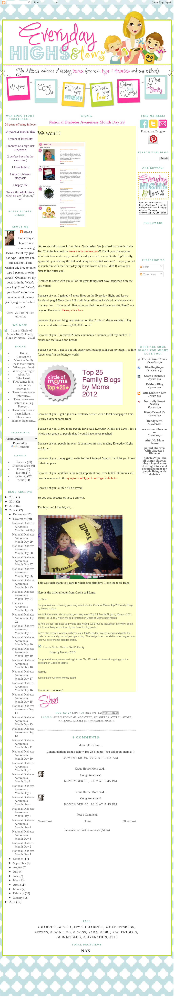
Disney (21, 469)
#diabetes (101, 717)
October (18, 858)
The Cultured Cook (154, 359)
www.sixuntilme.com (154, 431)
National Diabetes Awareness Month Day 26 (23, 572)
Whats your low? (23, 367)
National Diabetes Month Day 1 (23, 852)
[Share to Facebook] (113, 713)
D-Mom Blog (154, 384)
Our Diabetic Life (154, 392)
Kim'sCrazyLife (154, 412)
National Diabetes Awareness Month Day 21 (23, 629)
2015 (12, 497)
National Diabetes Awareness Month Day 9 (23, 766)
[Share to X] (110, 713)
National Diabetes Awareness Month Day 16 (23, 686)
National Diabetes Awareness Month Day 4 (23, 823)
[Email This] (104, 713)
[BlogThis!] (107, 713)
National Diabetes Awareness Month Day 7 (23, 789)
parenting (20, 476)
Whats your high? (24, 371)
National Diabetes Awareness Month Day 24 (23, 595)
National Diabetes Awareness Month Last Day (23, 526)
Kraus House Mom (86, 768)
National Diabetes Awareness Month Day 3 (23, 835)
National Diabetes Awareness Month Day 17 (23, 675)
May (16, 880)
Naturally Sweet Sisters (154, 402)
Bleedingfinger (154, 367)
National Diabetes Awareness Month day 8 (23, 778)
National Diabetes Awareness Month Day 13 (23, 721)
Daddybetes (154, 420)
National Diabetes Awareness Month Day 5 (23, 812)
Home (23, 353)
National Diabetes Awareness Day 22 (23, 618)
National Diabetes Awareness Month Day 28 (23, 549)
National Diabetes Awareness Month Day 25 (23, 583)
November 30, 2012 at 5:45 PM (90, 781)
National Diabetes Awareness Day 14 (23, 709)
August (18, 867)
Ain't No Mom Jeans (154, 442)
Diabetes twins (21, 465)
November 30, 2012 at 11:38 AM (90, 757)
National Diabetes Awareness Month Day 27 (23, 561)
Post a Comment (87, 814)
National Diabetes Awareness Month (87, 720)
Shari (27, 232)
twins (20, 480)
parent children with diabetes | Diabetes (154, 450)
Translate (23, 446)
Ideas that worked (24, 364)
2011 (12, 902)
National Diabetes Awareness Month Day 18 (23, 663)
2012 (12, 510)
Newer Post (45, 821)
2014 (12, 501)
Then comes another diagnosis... (24, 418)
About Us (24, 374)
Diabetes (20, 462)
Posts (145, 266)
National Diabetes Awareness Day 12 (23, 732)
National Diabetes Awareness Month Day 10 (23, 755)
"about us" (27, 195)
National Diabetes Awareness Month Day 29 (23, 538)
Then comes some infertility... (24, 394)
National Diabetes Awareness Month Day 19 (23, 652)
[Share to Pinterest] (117, 713)
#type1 (116, 717)
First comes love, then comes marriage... (23, 385)
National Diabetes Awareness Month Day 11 (23, 743)
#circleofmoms (65, 717)
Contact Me (23, 356)
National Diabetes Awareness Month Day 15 (23, 698)
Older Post (129, 821)
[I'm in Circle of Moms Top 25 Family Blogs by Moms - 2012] (20, 337)
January (18, 897)
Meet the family (24, 360)
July (16, 871)
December (19, 514)
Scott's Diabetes (154, 376)
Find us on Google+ (153, 131)
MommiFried (86, 745)
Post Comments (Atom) (95, 830)
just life (20, 472)
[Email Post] (99, 712)
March (17, 889)
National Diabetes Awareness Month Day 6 (23, 800)
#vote (127, 717)
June (16, 876)
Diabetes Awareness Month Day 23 (22, 606)
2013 (12, 505)
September (20, 863)
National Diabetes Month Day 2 (23, 844)
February (19, 893)
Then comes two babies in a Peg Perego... (24, 403)
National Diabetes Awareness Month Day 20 (23, 641)
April (16, 884)
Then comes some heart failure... (24, 411)
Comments (149, 274)
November (20, 518)
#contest (85, 717)
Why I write (23, 378)
